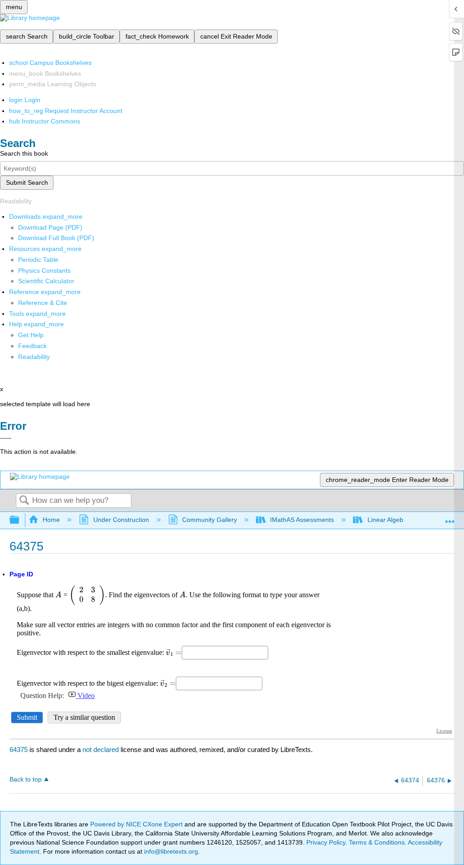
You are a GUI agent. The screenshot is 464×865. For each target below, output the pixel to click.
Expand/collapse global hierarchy (20, 520)
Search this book (24, 153)
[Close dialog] (5, 438)
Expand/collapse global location (450, 517)
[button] (32, 345)
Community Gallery (209, 519)
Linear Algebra (388, 519)
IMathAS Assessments (302, 519)
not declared (101, 749)
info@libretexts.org (170, 851)
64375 (19, 749)
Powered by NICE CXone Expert (137, 824)
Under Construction (121, 519)
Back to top (26, 779)
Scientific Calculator (46, 281)
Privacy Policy (325, 842)
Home (51, 519)
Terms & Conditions (377, 842)
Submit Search (27, 182)
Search (24, 501)
